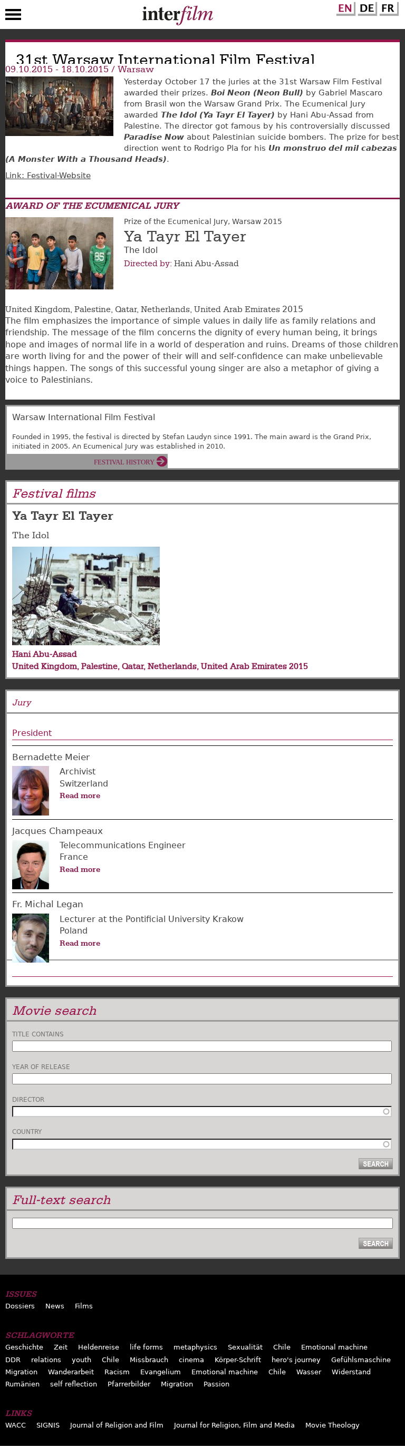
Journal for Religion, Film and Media (234, 1425)
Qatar (126, 309)
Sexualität (245, 1347)
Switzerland (84, 784)
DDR (13, 1360)
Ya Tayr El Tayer (185, 237)
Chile (282, 1347)
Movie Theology (332, 1425)
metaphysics (195, 1347)
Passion (216, 1384)
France (74, 857)
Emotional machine (334, 1347)
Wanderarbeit (71, 1372)
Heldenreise (98, 1347)
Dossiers (20, 1306)
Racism (117, 1372)
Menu (13, 17)
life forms (146, 1347)
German (365, 7)
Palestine (92, 309)
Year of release (41, 1067)
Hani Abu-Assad (206, 263)
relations (46, 1360)
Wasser (308, 1372)
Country (27, 1132)
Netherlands (165, 309)
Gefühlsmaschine (361, 1360)
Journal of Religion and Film (116, 1425)
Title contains (38, 1034)
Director (28, 1099)
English (344, 7)
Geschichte (24, 1347)
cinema (191, 1360)
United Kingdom (37, 309)
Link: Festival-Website (48, 175)
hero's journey (296, 1360)
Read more (80, 795)
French (387, 7)
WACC (15, 1425)
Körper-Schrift (238, 1360)
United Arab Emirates (237, 309)
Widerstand (351, 1372)
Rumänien (22, 1384)
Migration (21, 1372)
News (54, 1306)
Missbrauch (149, 1360)
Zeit (61, 1347)
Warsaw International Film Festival (83, 417)
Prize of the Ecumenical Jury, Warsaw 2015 (203, 221)
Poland (74, 931)
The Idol (30, 535)
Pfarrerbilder (129, 1384)
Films (84, 1306)
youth (81, 1360)
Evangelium (160, 1372)
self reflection (73, 1384)
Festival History (124, 462)
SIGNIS (48, 1425)
